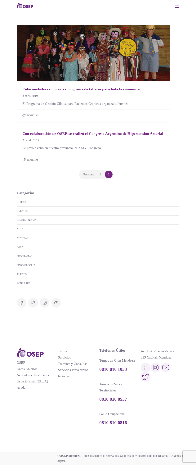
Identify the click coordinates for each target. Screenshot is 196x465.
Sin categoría (26, 265)
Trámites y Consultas (72, 364)
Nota (20, 229)
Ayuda (21, 387)
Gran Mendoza (27, 220)
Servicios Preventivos (73, 370)
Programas (24, 256)
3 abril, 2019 (30, 95)
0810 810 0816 (113, 422)
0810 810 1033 (113, 369)
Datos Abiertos (27, 369)
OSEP (20, 247)
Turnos (22, 274)
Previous (88, 174)
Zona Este (23, 283)
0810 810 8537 (113, 399)
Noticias (32, 115)
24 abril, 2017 (30, 140)
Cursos (21, 202)
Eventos (22, 211)
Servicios (64, 357)
